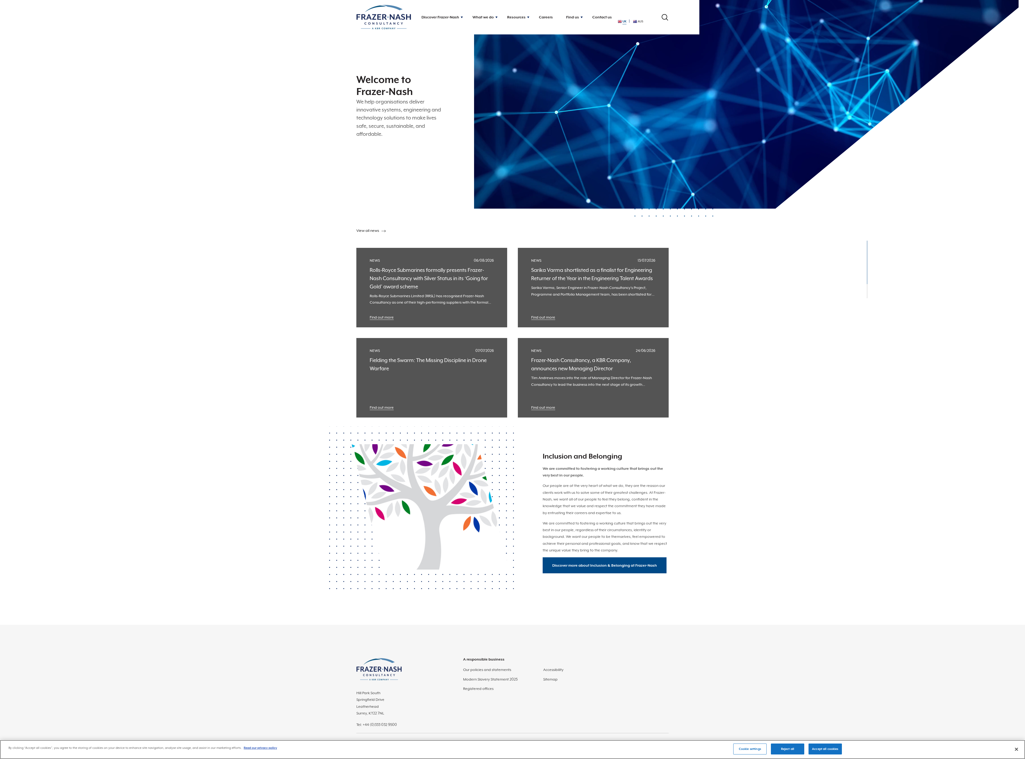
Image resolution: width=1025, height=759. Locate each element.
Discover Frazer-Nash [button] (440, 17)
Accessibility (553, 669)
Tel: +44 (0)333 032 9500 (376, 724)
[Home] (383, 17)
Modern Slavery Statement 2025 (490, 679)
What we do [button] (483, 17)
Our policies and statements (487, 669)
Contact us (602, 17)
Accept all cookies (825, 749)
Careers (546, 17)
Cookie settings (750, 749)
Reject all (787, 749)
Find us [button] (572, 17)
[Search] (665, 17)
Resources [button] (516, 17)
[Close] (1016, 749)
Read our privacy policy (260, 748)
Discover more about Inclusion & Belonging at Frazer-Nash (604, 565)
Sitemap (550, 679)
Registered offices (478, 688)
